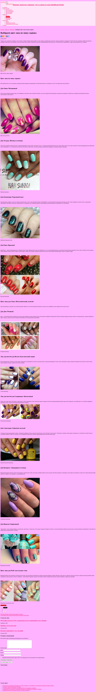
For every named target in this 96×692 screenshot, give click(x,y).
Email (2, 652)
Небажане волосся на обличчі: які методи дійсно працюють (16, 690)
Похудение (5, 20)
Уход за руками (9, 12)
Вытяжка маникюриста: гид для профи (12, 630)
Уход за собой (6, 8)
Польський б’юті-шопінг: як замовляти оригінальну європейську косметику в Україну (22, 689)
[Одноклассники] (3, 36)
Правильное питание (10, 22)
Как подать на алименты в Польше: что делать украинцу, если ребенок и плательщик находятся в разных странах (28, 685)
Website (2, 655)
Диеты (7, 21)
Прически (8, 19)
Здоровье (5, 7)
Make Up (5, 14)
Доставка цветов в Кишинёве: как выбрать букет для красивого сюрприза (19, 688)
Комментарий (4, 648)
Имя (1, 650)
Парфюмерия (9, 18)
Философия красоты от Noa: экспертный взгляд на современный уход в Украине (23, 620)
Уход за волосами (9, 11)
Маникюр (8, 17)
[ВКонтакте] (1, 36)
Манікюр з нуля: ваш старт (8, 625)
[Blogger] (5, 36)
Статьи (4, 25)
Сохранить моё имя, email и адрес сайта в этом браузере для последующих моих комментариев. (23, 657)
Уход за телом (9, 13)
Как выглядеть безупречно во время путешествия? (15, 615)
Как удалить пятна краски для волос (12, 614)
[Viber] (7, 36)
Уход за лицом (9, 9)
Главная (2, 29)
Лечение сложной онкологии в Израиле (12, 686)
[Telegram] (8, 36)
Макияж (7, 15)
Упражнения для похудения (12, 24)
